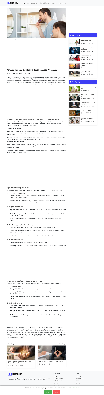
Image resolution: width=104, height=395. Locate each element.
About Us (78, 376)
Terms (77, 380)
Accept (48, 392)
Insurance (54, 3)
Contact (78, 383)
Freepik (15, 39)
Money (23, 3)
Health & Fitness (45, 3)
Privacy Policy (80, 378)
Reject (56, 392)
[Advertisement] (36, 54)
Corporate (62, 3)
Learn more (75, 388)
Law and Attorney (32, 3)
